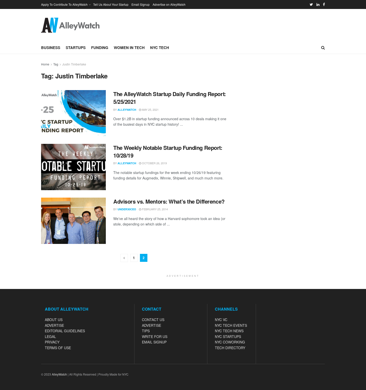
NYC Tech (159, 47)
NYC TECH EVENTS (231, 325)
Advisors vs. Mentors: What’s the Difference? (169, 201)
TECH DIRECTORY (230, 347)
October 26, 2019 (154, 163)
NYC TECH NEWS (229, 330)
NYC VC (221, 319)
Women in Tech (129, 47)
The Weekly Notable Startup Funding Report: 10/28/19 (167, 151)
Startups (76, 47)
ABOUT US (53, 319)
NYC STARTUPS (228, 336)
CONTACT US (153, 319)
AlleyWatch (127, 109)
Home (45, 64)
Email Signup (140, 4)
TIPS (146, 330)
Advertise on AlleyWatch (169, 4)
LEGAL (50, 336)
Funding (99, 47)
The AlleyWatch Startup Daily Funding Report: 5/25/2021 (169, 98)
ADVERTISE (54, 325)
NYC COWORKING (230, 341)
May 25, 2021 (150, 109)
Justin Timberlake (74, 64)
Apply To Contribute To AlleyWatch (64, 4)
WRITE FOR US (154, 336)
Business (50, 47)
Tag (55, 64)
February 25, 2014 (154, 209)
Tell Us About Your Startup (110, 4)
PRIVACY (52, 341)
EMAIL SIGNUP (154, 341)
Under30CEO (127, 209)
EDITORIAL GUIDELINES (65, 330)
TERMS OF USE (58, 347)
